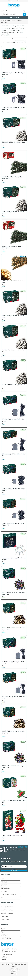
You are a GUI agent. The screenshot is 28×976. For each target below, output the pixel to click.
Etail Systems (14, 971)
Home (2, 20)
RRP (2, 76)
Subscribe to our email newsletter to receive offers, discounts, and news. (14, 862)
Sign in (3, 932)
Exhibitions (4, 891)
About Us (3, 882)
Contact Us (4, 885)
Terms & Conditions (7, 913)
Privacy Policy (5, 919)
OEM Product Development (9, 894)
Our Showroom (5, 888)
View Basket (4, 935)
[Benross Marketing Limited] (14, 944)
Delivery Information (7, 907)
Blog (2, 897)
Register (3, 929)
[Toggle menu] (2, 11)
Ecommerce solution (13, 970)
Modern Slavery (5, 916)
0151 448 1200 (12, 951)
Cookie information (6, 910)
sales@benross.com (10, 949)
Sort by (12, 42)
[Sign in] (24, 11)
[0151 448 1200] (6, 11)
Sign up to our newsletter (14, 0)
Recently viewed (6, 938)
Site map (14, 966)
